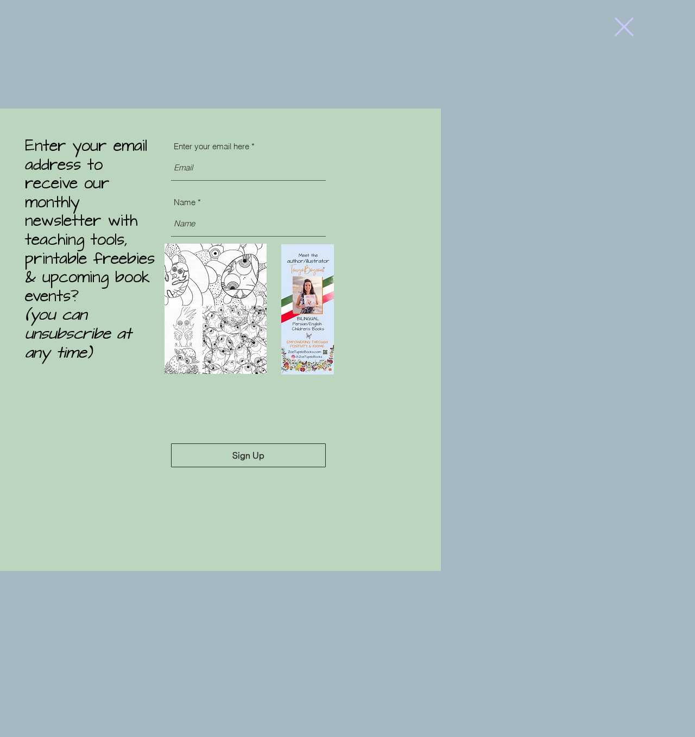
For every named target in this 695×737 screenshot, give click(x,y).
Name (184, 202)
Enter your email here (211, 146)
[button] (624, 27)
